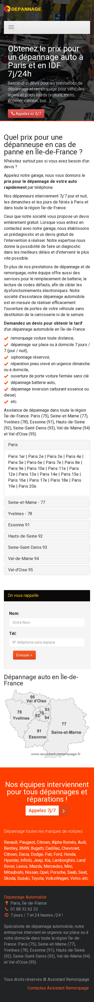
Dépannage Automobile (25, 897)
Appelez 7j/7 (43, 810)
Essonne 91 (19, 524)
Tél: (12, 633)
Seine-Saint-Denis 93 (27, 547)
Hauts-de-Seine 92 (25, 536)
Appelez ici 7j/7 (28, 114)
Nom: (14, 613)
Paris (13, 444)
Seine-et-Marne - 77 (26, 502)
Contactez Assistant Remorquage (58, 988)
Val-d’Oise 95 (20, 569)
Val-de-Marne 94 (23, 558)
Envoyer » (24, 655)
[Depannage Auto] (23, 9)
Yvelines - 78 (20, 513)
